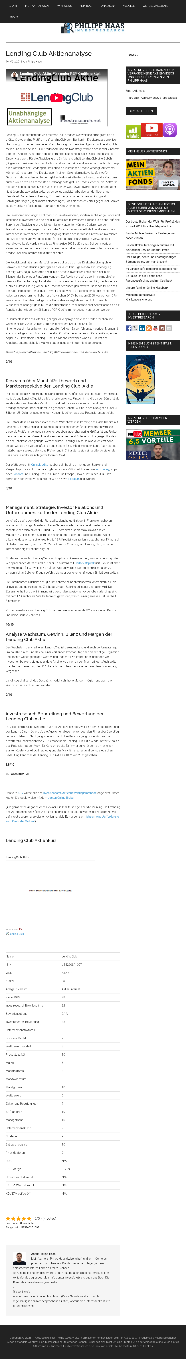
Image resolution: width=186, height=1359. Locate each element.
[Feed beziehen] (149, 328)
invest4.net (72, 1277)
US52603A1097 (30, 1227)
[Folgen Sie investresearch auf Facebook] (129, 328)
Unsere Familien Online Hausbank (147, 287)
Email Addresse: (136, 90)
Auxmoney (102, 469)
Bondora (18, 474)
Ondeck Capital (84, 563)
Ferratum (74, 479)
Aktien (23, 1223)
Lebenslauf (74, 1258)
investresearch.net (93, 27)
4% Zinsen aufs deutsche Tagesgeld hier (151, 269)
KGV (20, 793)
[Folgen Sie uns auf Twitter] (135, 328)
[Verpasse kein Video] (155, 328)
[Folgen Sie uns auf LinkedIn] (142, 328)
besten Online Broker (61, 797)
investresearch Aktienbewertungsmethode (70, 793)
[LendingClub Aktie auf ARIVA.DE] (63, 925)
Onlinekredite (39, 464)
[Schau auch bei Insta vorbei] (162, 328)
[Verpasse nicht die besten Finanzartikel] (169, 328)
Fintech (32, 1223)
